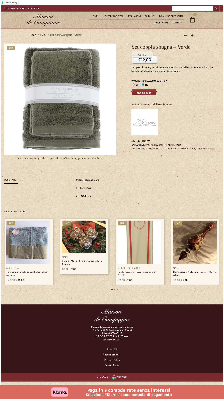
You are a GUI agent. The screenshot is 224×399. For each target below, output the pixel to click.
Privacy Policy (112, 360)
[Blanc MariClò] (144, 122)
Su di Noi (150, 16)
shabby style (187, 149)
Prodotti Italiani (164, 145)
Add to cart (144, 93)
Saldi (43, 35)
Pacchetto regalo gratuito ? (149, 81)
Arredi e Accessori (128, 268)
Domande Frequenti (171, 16)
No (146, 85)
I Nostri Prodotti (112, 16)
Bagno (149, 145)
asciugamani (145, 149)
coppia (175, 149)
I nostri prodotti (112, 355)
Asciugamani (13, 268)
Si (136, 85)
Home (94, 16)
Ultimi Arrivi (134, 16)
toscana (202, 149)
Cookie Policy (112, 365)
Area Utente (161, 22)
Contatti (177, 22)
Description (11, 180)
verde (211, 149)
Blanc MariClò (161, 149)
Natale (66, 257)
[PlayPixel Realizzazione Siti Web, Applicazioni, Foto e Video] (118, 377)
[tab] (36, 180)
